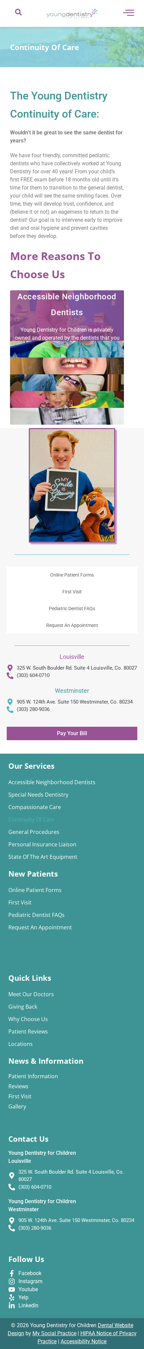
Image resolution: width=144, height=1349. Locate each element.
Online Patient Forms (72, 575)
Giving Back (22, 1006)
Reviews (18, 1086)
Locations (20, 1044)
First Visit (72, 591)
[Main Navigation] (128, 12)
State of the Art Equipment (42, 856)
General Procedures (33, 832)
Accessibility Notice (83, 1341)
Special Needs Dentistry (38, 794)
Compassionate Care (34, 807)
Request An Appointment (72, 625)
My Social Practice (54, 1333)
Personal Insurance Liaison (42, 844)
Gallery (17, 1106)
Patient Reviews (28, 1031)
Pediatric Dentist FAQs (72, 608)
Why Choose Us (28, 1019)
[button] (18, 13)
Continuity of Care (31, 819)
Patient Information (33, 1076)
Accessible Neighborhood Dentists (51, 782)
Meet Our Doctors (31, 994)
